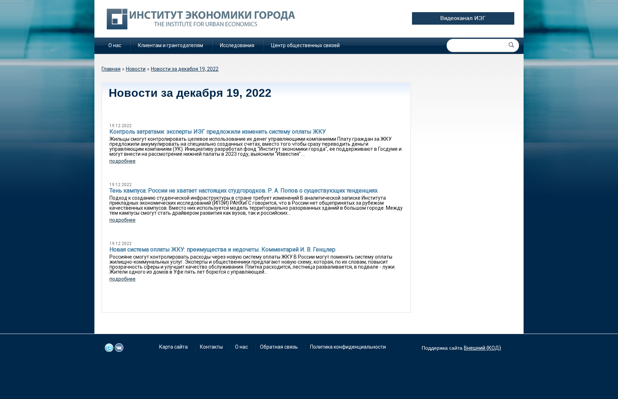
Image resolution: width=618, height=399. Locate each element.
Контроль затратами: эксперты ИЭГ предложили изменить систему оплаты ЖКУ (217, 131)
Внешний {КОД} (482, 348)
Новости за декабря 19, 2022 (185, 69)
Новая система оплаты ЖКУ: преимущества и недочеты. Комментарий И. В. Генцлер (222, 249)
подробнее (122, 161)
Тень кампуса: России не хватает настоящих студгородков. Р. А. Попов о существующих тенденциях (243, 190)
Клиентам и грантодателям (170, 45)
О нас (114, 45)
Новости (136, 69)
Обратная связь (279, 347)
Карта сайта (173, 347)
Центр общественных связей (305, 45)
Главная (111, 69)
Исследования (237, 45)
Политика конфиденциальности (348, 347)
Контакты (211, 347)
